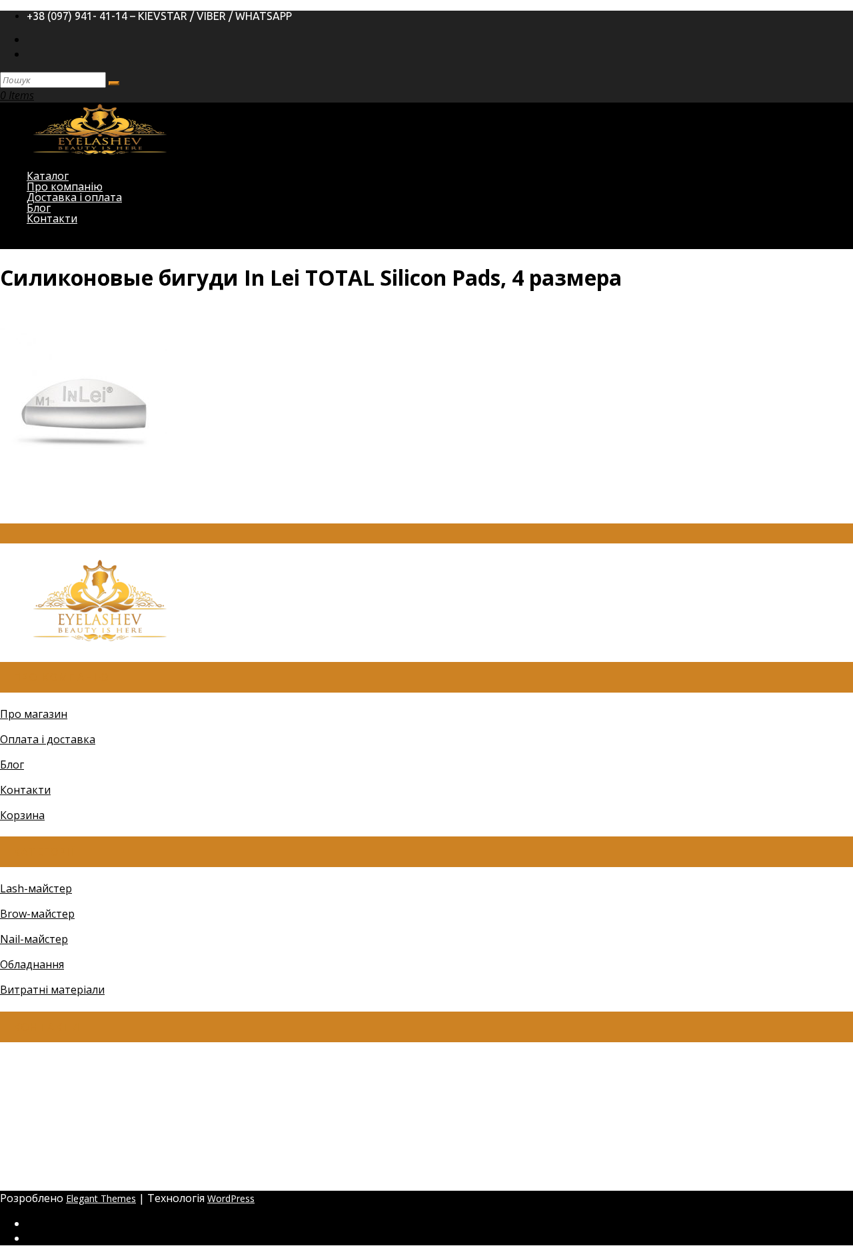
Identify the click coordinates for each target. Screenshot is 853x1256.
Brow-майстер (37, 913)
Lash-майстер (36, 888)
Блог (12, 764)
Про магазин (33, 714)
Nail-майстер (34, 939)
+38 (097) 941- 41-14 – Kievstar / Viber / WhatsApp (159, 16)
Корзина (22, 815)
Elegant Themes (101, 1198)
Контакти (52, 218)
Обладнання (32, 964)
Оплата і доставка (47, 739)
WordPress (231, 1198)
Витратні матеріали (52, 989)
